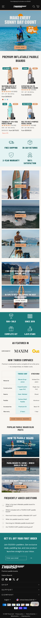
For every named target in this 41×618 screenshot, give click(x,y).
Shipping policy (25, 616)
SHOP (5, 585)
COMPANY (8, 595)
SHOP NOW (20, 47)
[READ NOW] (20, 466)
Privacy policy (19, 614)
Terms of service (30, 614)
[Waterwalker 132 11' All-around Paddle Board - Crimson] (3, 99)
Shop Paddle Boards (20, 419)
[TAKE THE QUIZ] (20, 273)
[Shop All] (20, 184)
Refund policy (15, 616)
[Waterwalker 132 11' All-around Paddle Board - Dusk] (7, 99)
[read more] (20, 445)
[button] (6, 92)
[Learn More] (20, 297)
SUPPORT (7, 590)
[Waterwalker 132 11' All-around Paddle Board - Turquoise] (5, 99)
